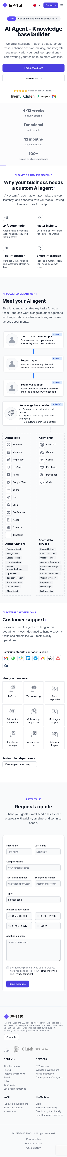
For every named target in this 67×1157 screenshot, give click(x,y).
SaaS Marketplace (13, 1107)
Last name (40, 845)
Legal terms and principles (49, 1115)
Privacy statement (24, 974)
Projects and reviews (14, 1073)
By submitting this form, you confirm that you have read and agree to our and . (33, 970)
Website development (47, 1070)
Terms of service (48, 970)
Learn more (31, 78)
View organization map (17, 764)
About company (12, 1066)
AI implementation (45, 1073)
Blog (38, 1103)
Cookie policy (33, 1147)
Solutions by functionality (49, 1111)
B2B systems (42, 1066)
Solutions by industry (46, 1107)
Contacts (51, 5)
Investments (10, 1111)
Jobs (6, 1081)
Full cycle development (16, 1103)
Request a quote (33, 67)
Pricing (7, 1070)
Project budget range (17, 909)
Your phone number (45, 877)
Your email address (16, 877)
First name (12, 845)
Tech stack (9, 1085)
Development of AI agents (49, 1077)
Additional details (16, 936)
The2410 (30, 1133)
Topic (9, 893)
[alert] (34, 18)
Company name (14, 861)
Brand (7, 1077)
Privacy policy (33, 1139)
